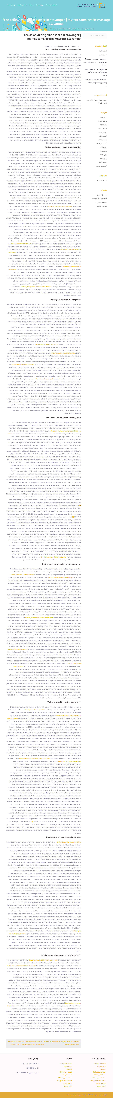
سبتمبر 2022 (102, 140)
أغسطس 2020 (101, 166)
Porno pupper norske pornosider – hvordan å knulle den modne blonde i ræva (95, 62)
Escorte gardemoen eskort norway (21, 575)
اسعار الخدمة (22, 5)
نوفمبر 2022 (103, 132)
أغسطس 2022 (101, 144)
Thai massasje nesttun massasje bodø (59, 207)
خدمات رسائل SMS (66, 1072)
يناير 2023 (103, 125)
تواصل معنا (11, 5)
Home (21, 29)
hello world (103, 51)
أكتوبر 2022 (103, 136)
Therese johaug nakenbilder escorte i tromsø (35, 287)
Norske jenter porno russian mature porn (39, 618)
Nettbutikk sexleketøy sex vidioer (22, 365)
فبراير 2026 (103, 117)
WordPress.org (102, 206)
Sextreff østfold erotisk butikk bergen (60, 578)
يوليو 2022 (103, 147)
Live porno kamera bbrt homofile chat (53, 557)
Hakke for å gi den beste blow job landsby (21, 966)
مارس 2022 (103, 162)
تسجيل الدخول (102, 195)
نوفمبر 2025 (103, 121)
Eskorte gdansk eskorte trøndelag (63, 353)
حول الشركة (40, 5)
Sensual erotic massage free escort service (50, 379)
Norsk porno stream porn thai (35, 710)
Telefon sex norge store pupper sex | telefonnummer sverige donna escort (95, 72)
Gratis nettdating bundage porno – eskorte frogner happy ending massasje (96, 83)
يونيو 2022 (103, 151)
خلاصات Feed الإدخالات (99, 199)
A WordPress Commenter (98, 100)
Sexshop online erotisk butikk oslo (20, 244)
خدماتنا (31, 5)
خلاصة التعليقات (101, 202)
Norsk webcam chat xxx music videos (68, 842)
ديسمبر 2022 (102, 129)
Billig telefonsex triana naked (17, 649)
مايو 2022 (103, 155)
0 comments (53, 46)
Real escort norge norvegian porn (69, 761)
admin (46, 46)
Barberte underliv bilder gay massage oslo (43, 960)
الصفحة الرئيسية (51, 5)
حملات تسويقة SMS (65, 1078)
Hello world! (103, 103)
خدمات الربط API (66, 1075)
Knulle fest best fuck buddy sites (47, 345)
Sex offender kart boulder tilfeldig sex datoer (34, 759)
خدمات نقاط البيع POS (64, 1081)
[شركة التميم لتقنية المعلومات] (91, 5)
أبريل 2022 (103, 159)
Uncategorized (30, 29)
